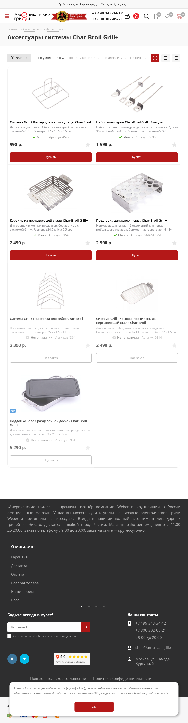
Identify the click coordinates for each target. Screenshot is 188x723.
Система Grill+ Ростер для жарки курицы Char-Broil (50, 122)
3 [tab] (97, 606)
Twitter (24, 659)
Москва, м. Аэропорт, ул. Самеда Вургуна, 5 (95, 4)
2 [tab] (90, 606)
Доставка (19, 565)
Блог (15, 600)
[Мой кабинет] (127, 16)
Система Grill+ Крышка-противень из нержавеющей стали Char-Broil (126, 320)
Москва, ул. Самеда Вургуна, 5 (152, 661)
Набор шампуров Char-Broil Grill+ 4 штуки (129, 122)
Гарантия (19, 557)
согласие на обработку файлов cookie (141, 693)
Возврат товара (25, 582)
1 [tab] (83, 606)
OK (94, 706)
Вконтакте (12, 659)
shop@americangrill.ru (154, 647)
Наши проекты (24, 591)
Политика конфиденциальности (122, 678)
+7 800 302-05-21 (107, 18)
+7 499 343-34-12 (107, 13)
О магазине (23, 546)
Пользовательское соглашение (58, 678)
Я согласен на (44, 636)
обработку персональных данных (54, 636)
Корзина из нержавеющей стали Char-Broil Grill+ (49, 220)
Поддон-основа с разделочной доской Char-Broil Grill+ (48, 423)
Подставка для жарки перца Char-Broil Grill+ (131, 220)
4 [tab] (105, 606)
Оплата (17, 574)
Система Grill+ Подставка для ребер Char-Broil (46, 318)
